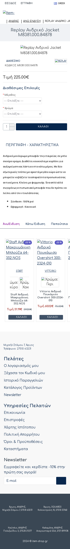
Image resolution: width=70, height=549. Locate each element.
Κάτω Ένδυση (35, 224)
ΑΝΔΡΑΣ (14, 21)
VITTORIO (50, 271)
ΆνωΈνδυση (11, 224)
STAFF (19, 271)
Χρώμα (8, 108)
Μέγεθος (10, 95)
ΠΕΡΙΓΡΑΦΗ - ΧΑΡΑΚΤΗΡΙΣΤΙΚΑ (32, 145)
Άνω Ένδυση (32, 21)
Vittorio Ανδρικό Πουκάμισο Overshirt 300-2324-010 (50, 296)
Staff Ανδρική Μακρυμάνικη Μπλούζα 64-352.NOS (19, 299)
